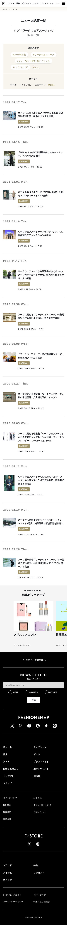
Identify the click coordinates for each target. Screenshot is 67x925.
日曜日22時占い (11, 768)
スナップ (7, 783)
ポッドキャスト (41, 768)
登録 (33, 700)
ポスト (37, 754)
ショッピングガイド (12, 895)
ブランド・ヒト (47, 3)
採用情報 (7, 805)
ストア (36, 3)
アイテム (7, 872)
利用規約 (38, 798)
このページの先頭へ (35, 660)
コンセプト (39, 872)
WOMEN (33, 692)
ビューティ (26, 3)
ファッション (25, 84)
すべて (13, 84)
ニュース (10, 3)
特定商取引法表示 (42, 901)
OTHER (53, 692)
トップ (4, 9)
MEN (15, 692)
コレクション (40, 747)
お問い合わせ (40, 812)
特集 (18, 3)
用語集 (37, 776)
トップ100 (8, 776)
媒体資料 (7, 812)
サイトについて (10, 798)
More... (36, 67)
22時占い (59, 3)
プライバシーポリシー (44, 805)
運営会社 (7, 819)
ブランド (7, 865)
